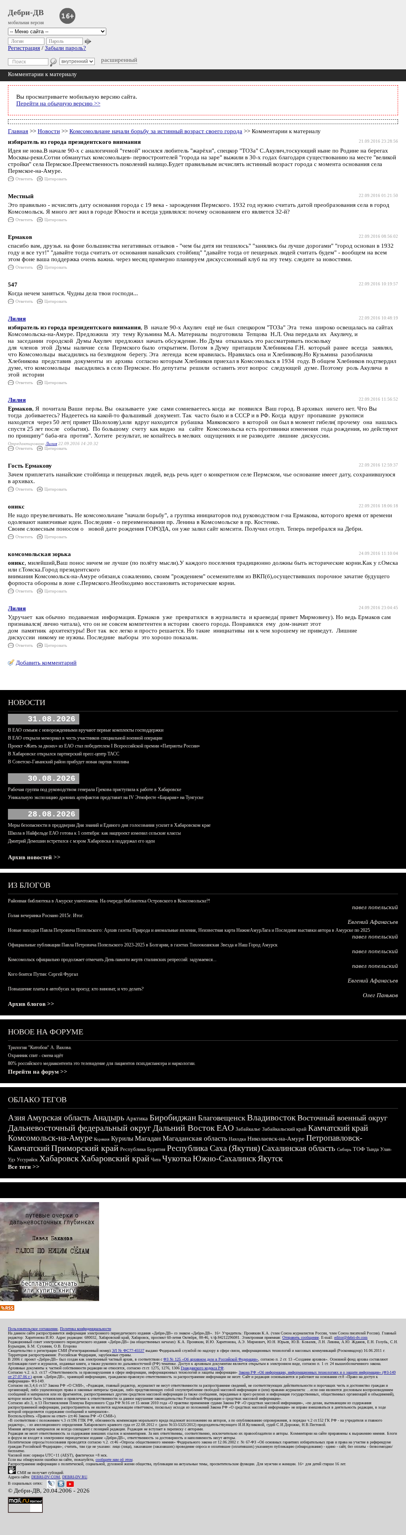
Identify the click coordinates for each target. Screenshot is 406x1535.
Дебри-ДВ (26, 12)
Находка (237, 1139)
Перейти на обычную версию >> (58, 103)
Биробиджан (172, 1117)
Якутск (270, 1158)
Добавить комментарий (46, 662)
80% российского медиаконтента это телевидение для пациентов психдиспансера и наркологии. (101, 1063)
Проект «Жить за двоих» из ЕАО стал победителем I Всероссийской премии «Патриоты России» (104, 746)
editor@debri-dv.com (351, 1337)
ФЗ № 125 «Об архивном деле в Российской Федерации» (210, 1359)
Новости (49, 131)
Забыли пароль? (65, 48)
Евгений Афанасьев (373, 922)
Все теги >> (24, 1167)
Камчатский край (338, 1128)
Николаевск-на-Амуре (275, 1138)
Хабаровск (59, 1158)
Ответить (24, 178)
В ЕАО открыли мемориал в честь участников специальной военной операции (85, 738)
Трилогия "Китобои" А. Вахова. (40, 1047)
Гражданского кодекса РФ (202, 1368)
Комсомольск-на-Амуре (50, 1138)
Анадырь (108, 1117)
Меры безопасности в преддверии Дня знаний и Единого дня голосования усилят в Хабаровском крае (109, 825)
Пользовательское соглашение (32, 1329)
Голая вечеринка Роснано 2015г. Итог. (46, 915)
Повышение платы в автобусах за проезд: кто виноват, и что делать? (76, 989)
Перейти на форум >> (37, 1072)
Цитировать (55, 178)
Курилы (122, 1138)
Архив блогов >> (31, 1004)
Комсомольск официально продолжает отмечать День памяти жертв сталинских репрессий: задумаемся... (112, 959)
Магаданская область (195, 1138)
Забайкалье (248, 1129)
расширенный (119, 60)
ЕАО (225, 1128)
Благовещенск (221, 1117)
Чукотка (176, 1158)
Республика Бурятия (142, 1149)
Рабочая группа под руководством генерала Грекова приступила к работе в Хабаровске (94, 789)
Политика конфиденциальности (85, 1329)
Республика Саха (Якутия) (213, 1148)
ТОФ (359, 1149)
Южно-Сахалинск (224, 1158)
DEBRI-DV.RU (74, 1477)
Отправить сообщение (300, 1337)
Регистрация (24, 48)
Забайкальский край (284, 1129)
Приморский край (85, 1148)
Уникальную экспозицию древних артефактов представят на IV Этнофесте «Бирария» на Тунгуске (105, 797)
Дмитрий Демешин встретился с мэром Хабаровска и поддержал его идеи (81, 841)
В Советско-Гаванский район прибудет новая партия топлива (68, 762)
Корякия (101, 1139)
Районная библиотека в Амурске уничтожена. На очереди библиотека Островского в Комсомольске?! (109, 901)
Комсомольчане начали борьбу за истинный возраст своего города (155, 131)
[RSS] (7, 1309)
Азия (16, 1117)
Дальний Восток (184, 1128)
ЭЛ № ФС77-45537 (128, 1350)
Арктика (137, 1118)
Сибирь (344, 1149)
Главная (18, 131)
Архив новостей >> (34, 857)
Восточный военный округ (342, 1117)
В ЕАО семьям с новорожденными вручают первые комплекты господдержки (85, 730)
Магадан (148, 1138)
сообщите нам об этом (114, 1459)
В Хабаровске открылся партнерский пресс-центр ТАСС (63, 754)
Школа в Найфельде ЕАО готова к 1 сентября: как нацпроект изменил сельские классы (94, 833)
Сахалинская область (298, 1148)
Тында (372, 1149)
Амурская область (59, 1117)
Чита (156, 1159)
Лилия (17, 318)
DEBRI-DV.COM (45, 1477)
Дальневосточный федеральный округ (79, 1128)
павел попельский (375, 907)
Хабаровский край (114, 1158)
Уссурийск (27, 1159)
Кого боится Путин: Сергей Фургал (43, 974)
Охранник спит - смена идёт (35, 1055)
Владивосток (271, 1117)
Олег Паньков (380, 995)
